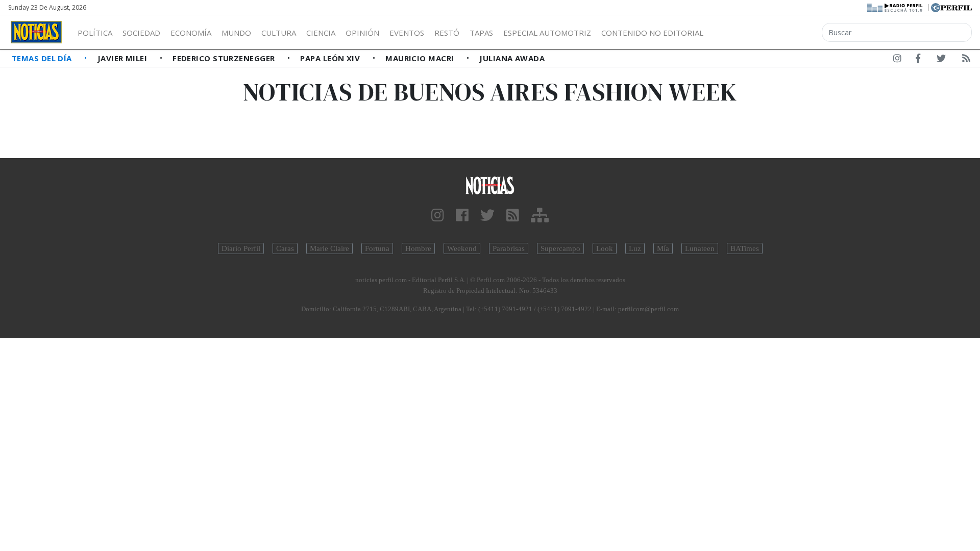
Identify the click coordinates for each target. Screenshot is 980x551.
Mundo (236, 33)
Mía (663, 248)
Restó (446, 33)
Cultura (278, 33)
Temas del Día (43, 58)
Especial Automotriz (547, 33)
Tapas (481, 33)
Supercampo (560, 248)
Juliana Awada (512, 58)
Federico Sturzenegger (225, 58)
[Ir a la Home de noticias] (490, 184)
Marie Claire (329, 248)
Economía (190, 33)
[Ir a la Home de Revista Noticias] (36, 32)
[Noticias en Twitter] (941, 60)
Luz (635, 248)
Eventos (406, 33)
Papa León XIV (331, 58)
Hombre (418, 248)
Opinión (362, 33)
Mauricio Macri (420, 58)
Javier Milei (123, 58)
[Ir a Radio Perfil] (895, 7)
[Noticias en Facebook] (918, 60)
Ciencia (320, 33)
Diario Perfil (241, 248)
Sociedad (141, 33)
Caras (285, 248)
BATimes (744, 248)
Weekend (462, 248)
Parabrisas (509, 248)
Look (604, 248)
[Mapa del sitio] (540, 215)
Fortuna (377, 248)
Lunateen (700, 248)
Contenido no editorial (652, 33)
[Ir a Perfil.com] (951, 7)
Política (95, 33)
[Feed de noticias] (966, 60)
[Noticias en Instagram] (897, 60)
